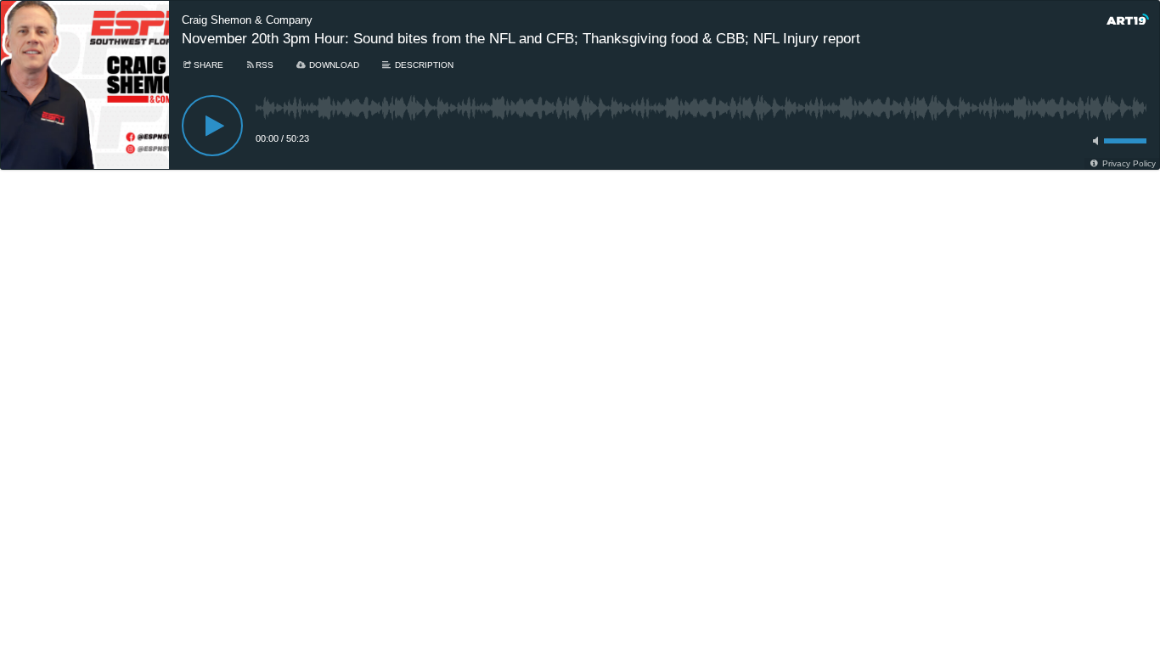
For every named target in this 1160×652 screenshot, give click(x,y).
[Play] (212, 125)
